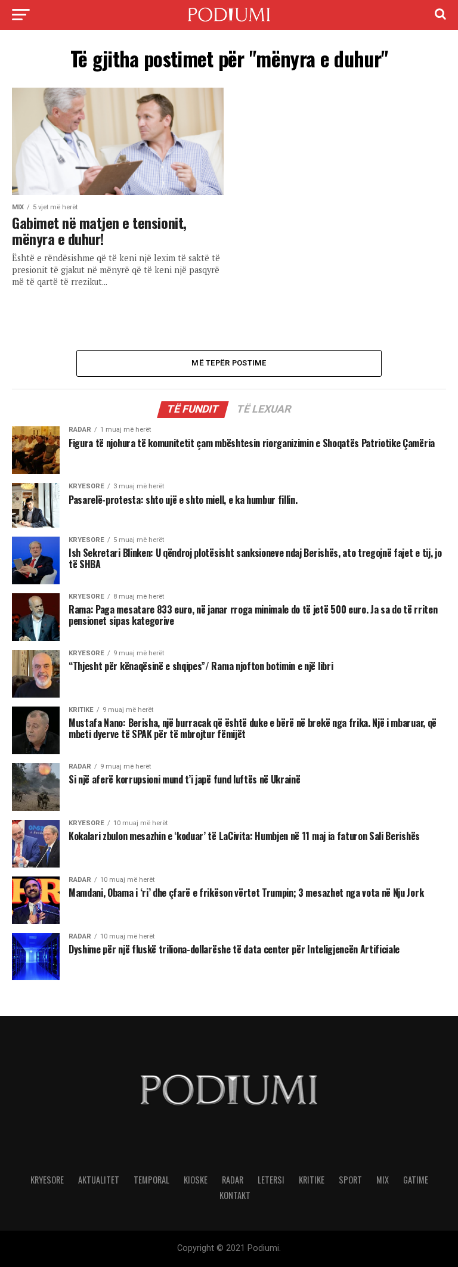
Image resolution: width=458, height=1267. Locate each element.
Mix (382, 1179)
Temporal (151, 1179)
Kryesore (47, 1179)
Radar (232, 1179)
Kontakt (234, 1195)
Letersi (271, 1179)
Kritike (311, 1179)
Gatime (415, 1179)
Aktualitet (98, 1179)
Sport (350, 1179)
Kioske (196, 1179)
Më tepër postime (228, 362)
